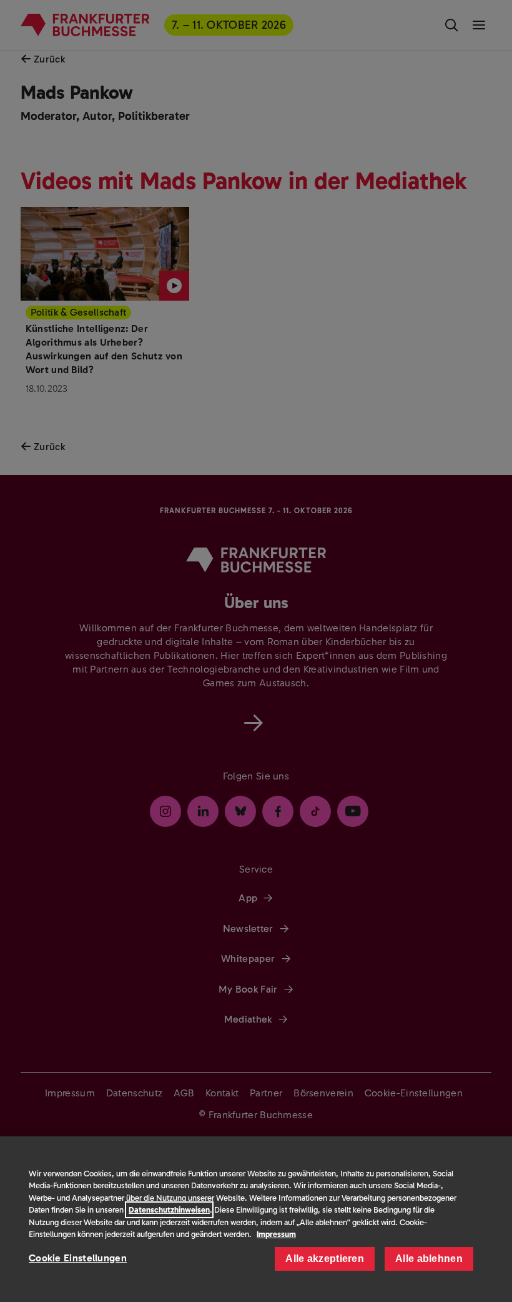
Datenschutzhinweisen (169, 1209)
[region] (256, 1219)
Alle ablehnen (429, 1258)
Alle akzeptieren (324, 1258)
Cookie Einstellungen (78, 1258)
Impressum (276, 1234)
